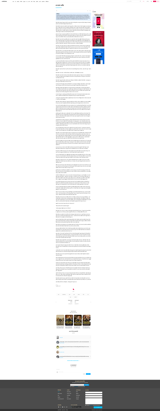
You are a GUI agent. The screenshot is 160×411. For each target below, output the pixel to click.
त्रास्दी (74, 294)
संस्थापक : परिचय (69, 393)
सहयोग (59, 391)
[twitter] (60, 407)
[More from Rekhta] (151, 1)
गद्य (26, 1)
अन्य (50, 1)
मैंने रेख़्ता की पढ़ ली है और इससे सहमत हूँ (78, 386)
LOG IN (148, 1)
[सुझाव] (57, 10)
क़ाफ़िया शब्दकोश (60, 393)
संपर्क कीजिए (68, 395)
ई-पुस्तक (24, 1)
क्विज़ (34, 1)
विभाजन (79, 294)
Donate (158, 1)
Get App (155, 1)
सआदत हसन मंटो (58, 7)
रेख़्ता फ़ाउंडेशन (69, 391)
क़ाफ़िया (37, 1)
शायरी (31, 1)
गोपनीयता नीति (76, 386)
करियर (68, 397)
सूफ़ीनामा (77, 393)
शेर (15, 1)
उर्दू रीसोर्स (59, 397)
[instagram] (64, 407)
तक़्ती (40, 1)
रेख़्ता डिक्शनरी (78, 395)
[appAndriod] (73, 407)
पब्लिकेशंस (47, 1)
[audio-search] (140, 1)
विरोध (83, 294)
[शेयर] (87, 11)
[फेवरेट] (90, 11)
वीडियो (21, 1)
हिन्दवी (77, 391)
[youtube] (62, 407)
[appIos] (78, 407)
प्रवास (58, 294)
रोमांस (69, 294)
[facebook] (58, 407)
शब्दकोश (18, 1)
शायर (13, 1)
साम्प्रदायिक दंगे (64, 294)
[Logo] (4, 1)
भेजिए (98, 407)
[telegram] (66, 407)
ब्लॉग (29, 1)
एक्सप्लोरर (43, 1)
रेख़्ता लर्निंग (77, 397)
